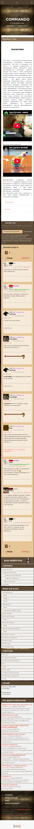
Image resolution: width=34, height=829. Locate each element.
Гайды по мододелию (12, 578)
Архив (14, 39)
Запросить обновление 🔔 (12, 231)
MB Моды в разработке (9, 637)
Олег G (11, 490)
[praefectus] (6, 311)
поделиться (27, 267)
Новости (6, 598)
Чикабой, (5, 746)
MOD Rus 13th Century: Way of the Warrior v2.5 (17, 704)
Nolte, (4, 757)
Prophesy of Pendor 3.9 (9, 744)
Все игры (5, 654)
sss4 (10, 265)
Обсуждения (7, 39)
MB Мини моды (7, 640)
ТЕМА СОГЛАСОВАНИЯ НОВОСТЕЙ (13, 755)
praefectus (12, 314)
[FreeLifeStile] (6, 336)
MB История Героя (8, 616)
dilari (10, 428)
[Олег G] (6, 488)
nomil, (4, 729)
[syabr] (6, 285)
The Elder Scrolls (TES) (9, 657)
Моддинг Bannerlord (9, 572)
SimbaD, (4, 786)
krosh (12, 181)
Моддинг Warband (9, 581)
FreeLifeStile (13, 339)
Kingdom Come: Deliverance (11, 660)
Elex (3, 663)
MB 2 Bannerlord (7, 592)
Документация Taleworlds (13, 575)
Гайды (4, 666)
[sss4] (6, 262)
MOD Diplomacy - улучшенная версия (14, 765)
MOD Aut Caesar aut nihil (10, 715)
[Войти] (31, 2)
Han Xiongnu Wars (8, 646)
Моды (5, 595)
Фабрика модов (7, 569)
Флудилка (5, 584)
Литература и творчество (10, 675)
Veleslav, (4, 736)
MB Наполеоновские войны (11, 628)
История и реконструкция (10, 672)
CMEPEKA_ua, (6, 706)
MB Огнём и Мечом (8, 622)
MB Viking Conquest (8, 634)
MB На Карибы (7, 613)
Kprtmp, (4, 717)
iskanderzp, (5, 778)
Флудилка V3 (6, 776)
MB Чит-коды (6, 643)
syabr (11, 287)
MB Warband (6, 604)
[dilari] (6, 425)
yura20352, (5, 767)
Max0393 (6, 181)
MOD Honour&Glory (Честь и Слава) (13, 734)
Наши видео (6, 669)
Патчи (5, 601)
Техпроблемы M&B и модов (12, 610)
